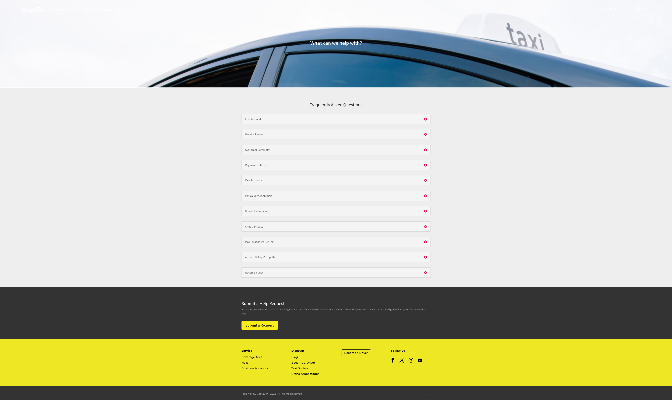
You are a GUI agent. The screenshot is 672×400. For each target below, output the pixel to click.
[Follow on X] (401, 360)
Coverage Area (62, 9)
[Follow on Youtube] (420, 360)
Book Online (105, 9)
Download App (612, 9)
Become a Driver (84, 9)
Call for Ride (641, 9)
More (120, 9)
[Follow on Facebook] (392, 360)
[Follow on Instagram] (410, 360)
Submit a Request (259, 325)
